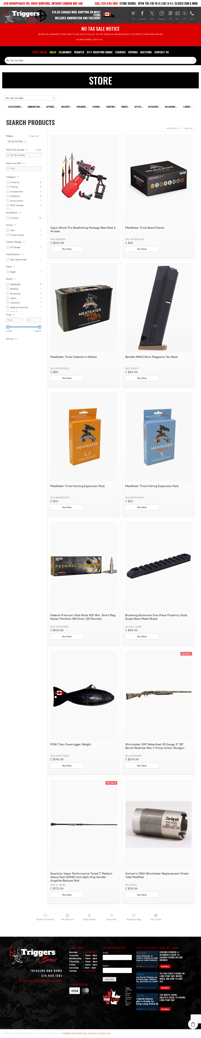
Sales (53, 52)
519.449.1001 (51, 976)
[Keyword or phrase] (8, 155)
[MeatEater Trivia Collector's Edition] (83, 308)
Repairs (133, 52)
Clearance (65, 52)
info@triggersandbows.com (40, 980)
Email (105, 952)
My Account (67, 919)
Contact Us (161, 52)
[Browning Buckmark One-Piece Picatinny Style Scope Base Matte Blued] (158, 566)
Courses (120, 52)
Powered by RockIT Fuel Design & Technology (86, 1033)
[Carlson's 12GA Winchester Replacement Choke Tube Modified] (158, 824)
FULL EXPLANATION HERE (114, 39)
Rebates (79, 52)
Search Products (45, 919)
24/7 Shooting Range (100, 52)
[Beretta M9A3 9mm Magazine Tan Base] (158, 308)
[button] (188, 107)
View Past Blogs (169, 947)
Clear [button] (38, 149)
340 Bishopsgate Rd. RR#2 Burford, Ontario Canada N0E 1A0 (43, 3)
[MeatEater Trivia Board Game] (158, 178)
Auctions (146, 52)
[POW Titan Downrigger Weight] (83, 695)
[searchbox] (100, 60)
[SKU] (8, 169)
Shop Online (40, 52)
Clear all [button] (33, 136)
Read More (165, 966)
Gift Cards (155, 919)
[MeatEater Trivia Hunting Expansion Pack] (83, 437)
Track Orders (89, 919)
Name (106, 965)
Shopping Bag (133, 919)
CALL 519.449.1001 (106, 3)
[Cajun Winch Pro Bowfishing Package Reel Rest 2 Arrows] (83, 178)
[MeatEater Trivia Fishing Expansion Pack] (158, 437)
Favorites (111, 919)
